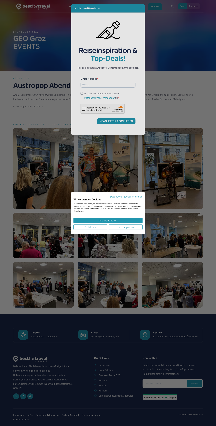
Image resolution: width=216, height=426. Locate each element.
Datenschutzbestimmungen (126, 196)
